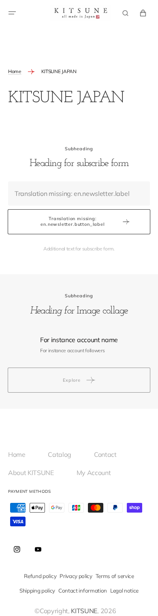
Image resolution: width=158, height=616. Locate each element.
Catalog (62, 454)
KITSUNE (84, 611)
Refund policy (40, 576)
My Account (94, 473)
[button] (12, 13)
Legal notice (124, 590)
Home (14, 71)
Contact (108, 454)
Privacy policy (76, 576)
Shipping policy (37, 590)
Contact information (82, 590)
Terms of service (115, 576)
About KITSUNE (34, 473)
